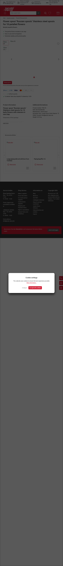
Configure (24, 288)
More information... (31, 283)
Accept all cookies (35, 288)
